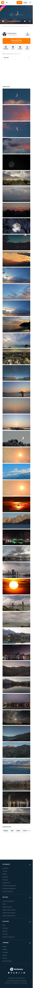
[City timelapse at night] (16, 356)
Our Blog (5, 933)
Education (5, 879)
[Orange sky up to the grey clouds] (16, 145)
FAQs (4, 924)
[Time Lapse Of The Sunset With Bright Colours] (16, 258)
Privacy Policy (15, 982)
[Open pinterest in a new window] (16, 972)
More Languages (7, 960)
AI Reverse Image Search (9, 885)
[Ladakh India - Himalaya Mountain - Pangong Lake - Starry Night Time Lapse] (16, 372)
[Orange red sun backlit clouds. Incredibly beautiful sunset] (16, 504)
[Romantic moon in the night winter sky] (16, 96)
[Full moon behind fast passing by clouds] (16, 161)
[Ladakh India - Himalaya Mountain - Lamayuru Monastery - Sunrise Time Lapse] (16, 749)
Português (5, 951)
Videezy (5, 873)
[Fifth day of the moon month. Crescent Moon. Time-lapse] (16, 438)
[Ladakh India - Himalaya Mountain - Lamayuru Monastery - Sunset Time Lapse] (16, 668)
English (5, 946)
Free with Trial (16, 41)
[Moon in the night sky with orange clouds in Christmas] (16, 128)
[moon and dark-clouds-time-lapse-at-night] (16, 225)
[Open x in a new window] (21, 972)
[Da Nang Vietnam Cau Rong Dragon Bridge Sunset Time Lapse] (16, 536)
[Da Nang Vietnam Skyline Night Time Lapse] (16, 798)
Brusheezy (5, 867)
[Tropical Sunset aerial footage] (16, 324)
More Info (6, 57)
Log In (25, 2)
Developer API (6, 882)
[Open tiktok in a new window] (18, 972)
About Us (5, 930)
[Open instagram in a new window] (10, 972)
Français (5, 957)
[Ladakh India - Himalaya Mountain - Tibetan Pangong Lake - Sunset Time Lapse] (16, 520)
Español (5, 948)
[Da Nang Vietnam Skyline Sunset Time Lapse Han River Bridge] (16, 569)
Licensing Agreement (8, 900)
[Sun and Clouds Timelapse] (16, 454)
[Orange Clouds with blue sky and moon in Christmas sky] (16, 112)
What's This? (17, 53)
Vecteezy (5, 870)
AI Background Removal (9, 888)
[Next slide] (26, 830)
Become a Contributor (8, 936)
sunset (6, 830)
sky (12, 830)
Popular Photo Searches (9, 912)
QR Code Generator (8, 891)
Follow (27, 35)
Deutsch (5, 954)
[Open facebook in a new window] (8, 972)
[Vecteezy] (2, 2)
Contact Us (5, 927)
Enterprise (5, 876)
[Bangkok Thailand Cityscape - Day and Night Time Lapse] (16, 815)
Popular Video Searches (9, 915)
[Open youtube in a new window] (23, 972)
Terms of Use (7, 982)
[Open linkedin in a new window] (13, 972)
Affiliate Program (7, 906)
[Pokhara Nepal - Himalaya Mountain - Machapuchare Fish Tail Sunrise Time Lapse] (16, 193)
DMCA (4, 903)
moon (18, 830)
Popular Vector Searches (9, 909)
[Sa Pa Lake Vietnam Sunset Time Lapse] (16, 635)
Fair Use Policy (22, 982)
